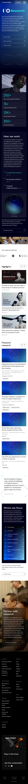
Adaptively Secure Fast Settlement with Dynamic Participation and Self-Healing (14, 366)
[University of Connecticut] (4, 256)
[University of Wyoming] (14, 256)
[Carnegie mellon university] (25, 256)
